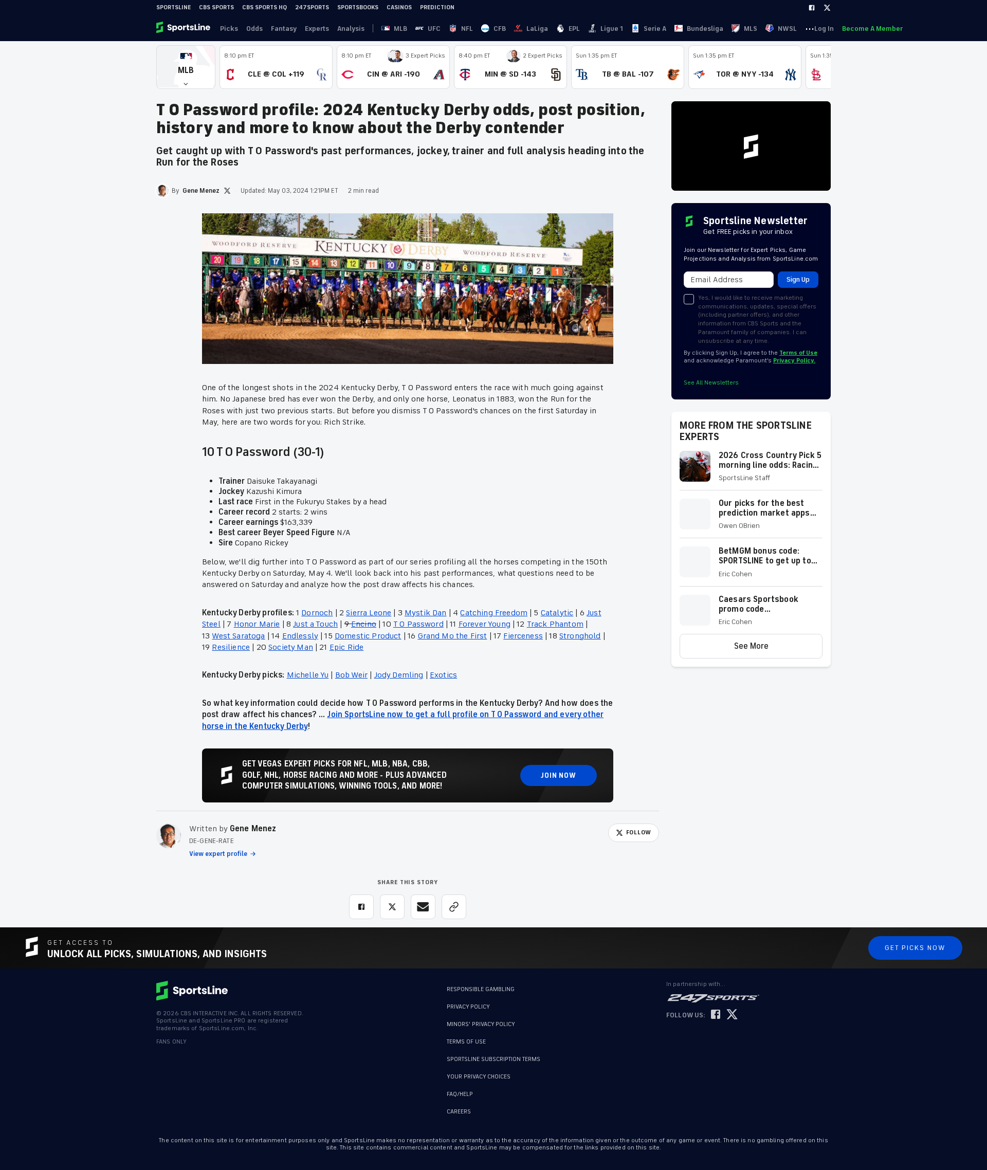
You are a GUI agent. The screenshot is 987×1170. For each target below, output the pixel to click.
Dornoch (317, 613)
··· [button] (809, 28)
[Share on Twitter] (392, 906)
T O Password (418, 624)
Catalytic (557, 613)
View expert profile (218, 854)
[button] (185, 67)
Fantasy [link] (284, 28)
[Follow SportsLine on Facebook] (715, 1015)
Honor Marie (257, 624)
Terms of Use (798, 353)
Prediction (437, 7)
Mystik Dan (426, 613)
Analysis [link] (350, 28)
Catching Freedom (493, 613)
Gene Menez (253, 829)
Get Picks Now (915, 947)
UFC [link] (434, 28)
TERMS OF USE (466, 1042)
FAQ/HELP (460, 1089)
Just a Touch (315, 624)
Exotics (443, 675)
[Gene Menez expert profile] (168, 836)
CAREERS (459, 1106)
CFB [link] (500, 28)
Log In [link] (824, 28)
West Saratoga (238, 636)
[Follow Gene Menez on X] (227, 190)
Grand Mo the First (452, 636)
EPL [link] (574, 28)
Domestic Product (368, 636)
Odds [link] (254, 28)
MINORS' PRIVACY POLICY (481, 1024)
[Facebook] (811, 7)
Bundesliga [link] (705, 28)
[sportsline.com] (184, 28)
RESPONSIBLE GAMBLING (481, 989)
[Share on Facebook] (361, 906)
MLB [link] (400, 28)
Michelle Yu (308, 675)
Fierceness (523, 636)
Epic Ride (346, 647)
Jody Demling (399, 675)
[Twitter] (827, 7)
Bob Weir (351, 675)
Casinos (399, 7)
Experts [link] (317, 28)
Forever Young (484, 624)
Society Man (290, 647)
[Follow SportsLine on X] (732, 1015)
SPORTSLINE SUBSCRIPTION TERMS (493, 1059)
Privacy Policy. (794, 360)
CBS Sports (216, 7)
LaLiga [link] (537, 28)
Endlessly (300, 636)
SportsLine (173, 7)
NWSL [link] (787, 28)
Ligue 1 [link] (611, 28)
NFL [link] (467, 28)
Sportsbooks (357, 7)
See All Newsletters (711, 383)
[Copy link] (454, 906)
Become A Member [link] (872, 28)
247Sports (312, 7)
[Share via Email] (423, 906)
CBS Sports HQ (264, 7)
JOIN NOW (558, 775)
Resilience (231, 647)
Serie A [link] (655, 28)
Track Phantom (555, 624)
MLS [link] (750, 28)
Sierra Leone (368, 613)
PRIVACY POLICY (468, 1007)
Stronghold (580, 636)
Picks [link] (229, 28)
